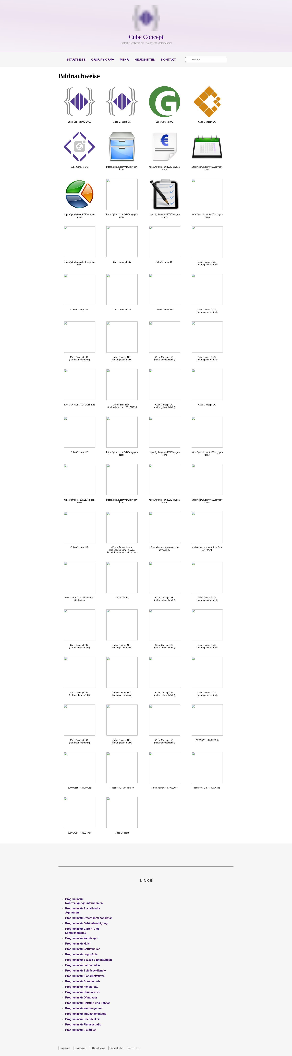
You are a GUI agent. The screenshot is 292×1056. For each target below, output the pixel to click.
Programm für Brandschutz (82, 981)
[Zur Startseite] (146, 18)
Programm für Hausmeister (82, 992)
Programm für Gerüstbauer (82, 949)
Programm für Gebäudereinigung (86, 923)
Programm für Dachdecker (82, 1019)
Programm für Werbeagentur (83, 1008)
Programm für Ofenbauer (81, 997)
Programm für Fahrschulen (82, 965)
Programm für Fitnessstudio (83, 1024)
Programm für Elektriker (80, 1030)
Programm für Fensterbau (81, 986)
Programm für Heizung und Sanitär (87, 1003)
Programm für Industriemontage (85, 1013)
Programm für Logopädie (81, 954)
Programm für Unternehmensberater (88, 918)
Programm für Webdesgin (81, 938)
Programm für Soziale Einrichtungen (88, 959)
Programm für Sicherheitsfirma (85, 976)
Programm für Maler (78, 943)
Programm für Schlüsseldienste (85, 970)
